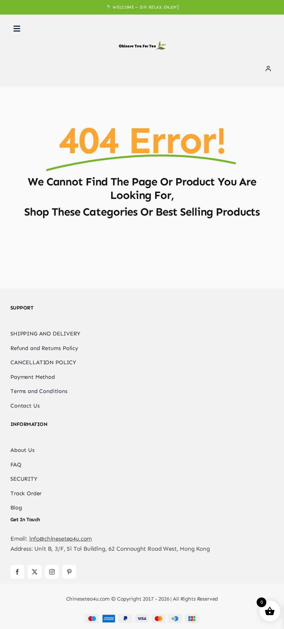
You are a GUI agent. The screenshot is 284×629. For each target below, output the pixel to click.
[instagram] (52, 572)
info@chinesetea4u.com (60, 538)
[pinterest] (69, 572)
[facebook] (17, 572)
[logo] (142, 43)
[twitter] (35, 572)
